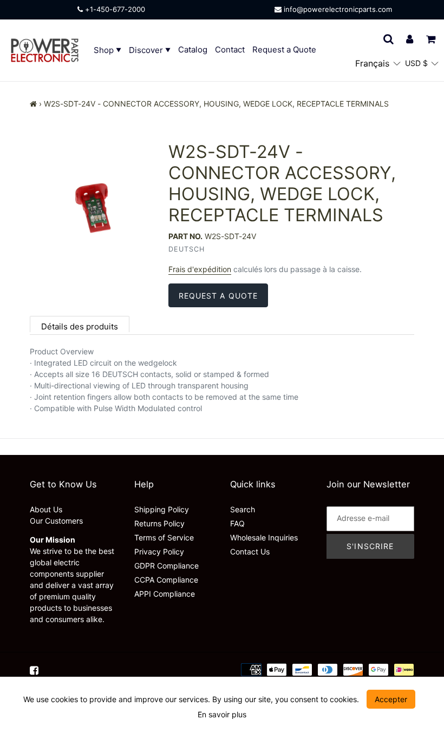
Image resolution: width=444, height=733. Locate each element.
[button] (378, 63)
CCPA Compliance (166, 579)
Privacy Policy (159, 551)
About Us (46, 509)
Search (242, 509)
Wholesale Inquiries (264, 537)
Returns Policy (159, 523)
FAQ (237, 523)
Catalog (192, 49)
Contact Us (250, 551)
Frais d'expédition (199, 269)
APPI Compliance (164, 593)
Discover (147, 50)
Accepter (391, 699)
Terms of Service (164, 537)
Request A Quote (218, 295)
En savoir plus (222, 714)
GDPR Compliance (166, 565)
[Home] (33, 103)
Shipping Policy (161, 509)
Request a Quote (284, 49)
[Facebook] (34, 669)
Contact (230, 49)
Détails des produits (79, 326)
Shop (105, 50)
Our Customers (56, 520)
